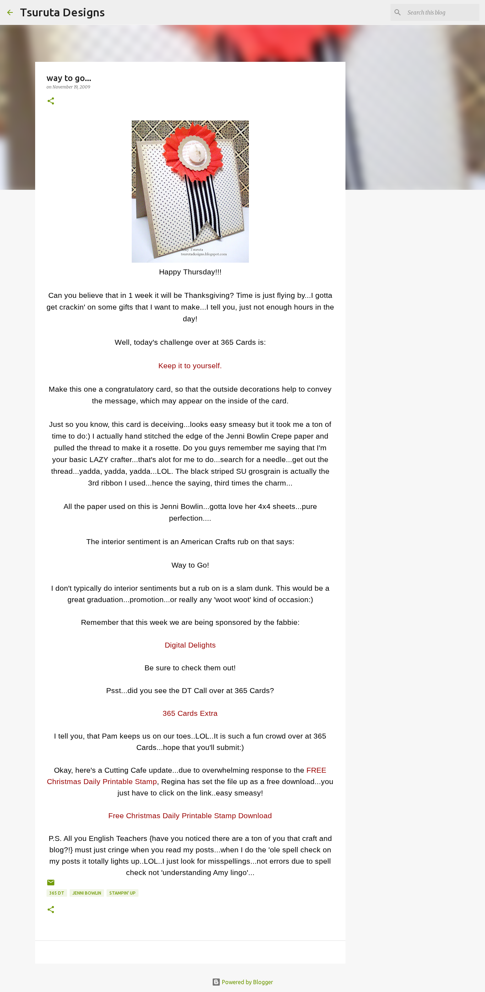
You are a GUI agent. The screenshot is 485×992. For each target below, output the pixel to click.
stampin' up (122, 893)
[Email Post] (51, 885)
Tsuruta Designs (62, 12)
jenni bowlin (86, 893)
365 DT (56, 893)
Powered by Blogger (246, 982)
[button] (51, 101)
